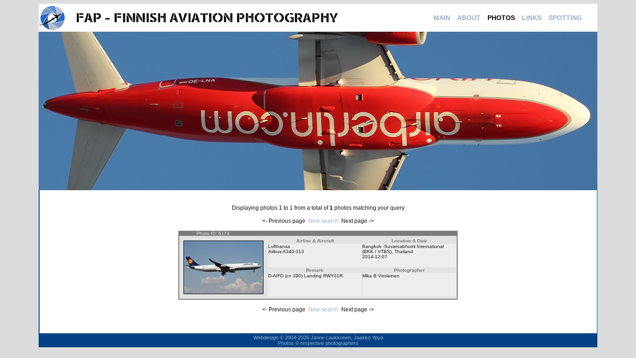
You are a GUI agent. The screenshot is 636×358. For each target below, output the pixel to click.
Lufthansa (279, 246)
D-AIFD (276, 275)
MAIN (441, 17)
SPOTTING (565, 17)
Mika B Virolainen (380, 275)
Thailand (403, 251)
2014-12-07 (374, 256)
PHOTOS (501, 17)
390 (297, 275)
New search (323, 221)
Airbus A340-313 (286, 251)
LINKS (531, 17)
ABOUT (468, 17)
